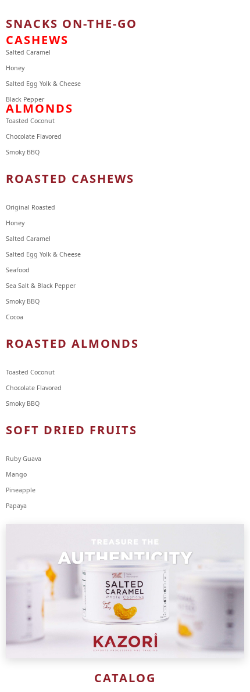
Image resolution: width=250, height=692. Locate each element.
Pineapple (20, 490)
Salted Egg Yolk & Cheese (43, 84)
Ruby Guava (23, 459)
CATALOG (125, 678)
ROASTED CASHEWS (70, 178)
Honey (15, 68)
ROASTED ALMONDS (72, 343)
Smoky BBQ (23, 301)
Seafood (18, 270)
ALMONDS (39, 108)
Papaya (16, 506)
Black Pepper (25, 99)
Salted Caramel (28, 52)
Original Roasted (30, 207)
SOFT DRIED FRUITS (71, 430)
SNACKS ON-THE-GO (71, 23)
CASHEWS (37, 40)
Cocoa (14, 317)
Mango (16, 474)
